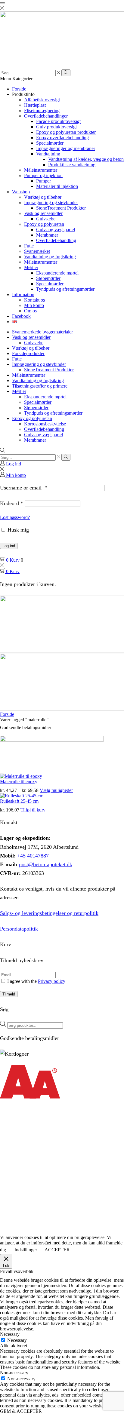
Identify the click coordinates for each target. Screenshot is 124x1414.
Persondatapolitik (19, 929)
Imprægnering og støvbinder (51, 202)
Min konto (34, 305)
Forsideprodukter (28, 353)
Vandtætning (48, 153)
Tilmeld (8, 994)
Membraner (47, 235)
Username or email (23, 488)
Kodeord (11, 503)
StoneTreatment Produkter (61, 207)
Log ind (8, 546)
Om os (30, 310)
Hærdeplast (35, 105)
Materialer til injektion (57, 186)
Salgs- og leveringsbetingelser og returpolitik (49, 913)
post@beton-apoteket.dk (45, 864)
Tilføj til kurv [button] (32, 809)
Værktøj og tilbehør (42, 197)
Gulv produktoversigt (56, 126)
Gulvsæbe (45, 218)
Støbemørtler (48, 278)
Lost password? (15, 517)
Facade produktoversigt (58, 121)
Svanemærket (37, 251)
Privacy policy (51, 981)
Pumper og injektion (43, 175)
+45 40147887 (33, 856)
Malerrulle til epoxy (18, 781)
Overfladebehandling (56, 240)
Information (23, 294)
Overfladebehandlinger (46, 115)
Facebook (21, 316)
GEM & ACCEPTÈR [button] (21, 1411)
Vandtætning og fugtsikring (50, 256)
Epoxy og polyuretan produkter (66, 132)
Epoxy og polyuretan (44, 224)
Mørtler (31, 267)
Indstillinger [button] (25, 1249)
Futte (29, 245)
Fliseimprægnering (42, 110)
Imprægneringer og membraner (65, 148)
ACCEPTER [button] (57, 1249)
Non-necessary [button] (14, 1372)
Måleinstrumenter (40, 170)
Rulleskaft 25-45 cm (19, 801)
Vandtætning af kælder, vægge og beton (86, 159)
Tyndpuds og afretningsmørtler (65, 289)
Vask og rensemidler (43, 213)
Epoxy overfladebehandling (62, 137)
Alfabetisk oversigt (42, 99)
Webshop (21, 191)
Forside (19, 88)
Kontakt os (34, 299)
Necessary (17, 1340)
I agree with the (35, 981)
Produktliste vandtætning (71, 164)
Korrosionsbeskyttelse (45, 423)
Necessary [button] (10, 1334)
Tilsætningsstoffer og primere (39, 385)
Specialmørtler (50, 143)
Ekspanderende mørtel (57, 272)
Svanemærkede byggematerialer (42, 331)
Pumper (43, 180)
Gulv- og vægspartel (55, 229)
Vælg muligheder (56, 790)
